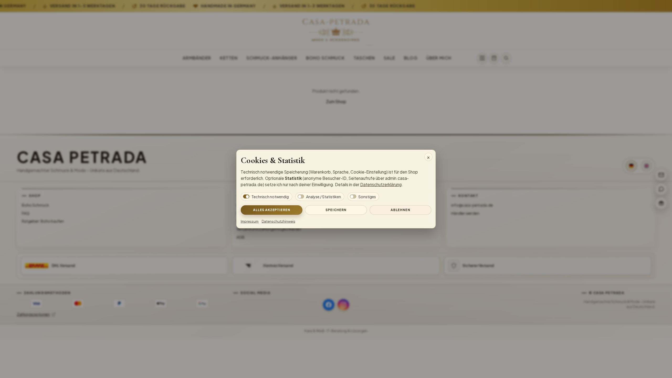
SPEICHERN (336, 210)
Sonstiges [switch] (367, 196)
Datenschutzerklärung (381, 184)
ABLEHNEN (400, 210)
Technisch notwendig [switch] (270, 196)
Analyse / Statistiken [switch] (323, 196)
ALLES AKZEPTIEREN (271, 210)
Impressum (250, 221)
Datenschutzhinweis (278, 221)
